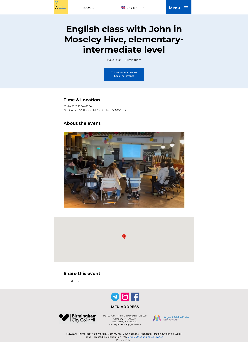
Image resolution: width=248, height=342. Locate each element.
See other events (124, 76)
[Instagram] (125, 297)
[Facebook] (135, 297)
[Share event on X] (72, 281)
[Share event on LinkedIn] (79, 281)
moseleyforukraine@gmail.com (125, 324)
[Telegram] (115, 297)
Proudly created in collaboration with (124, 337)
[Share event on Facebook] (65, 281)
